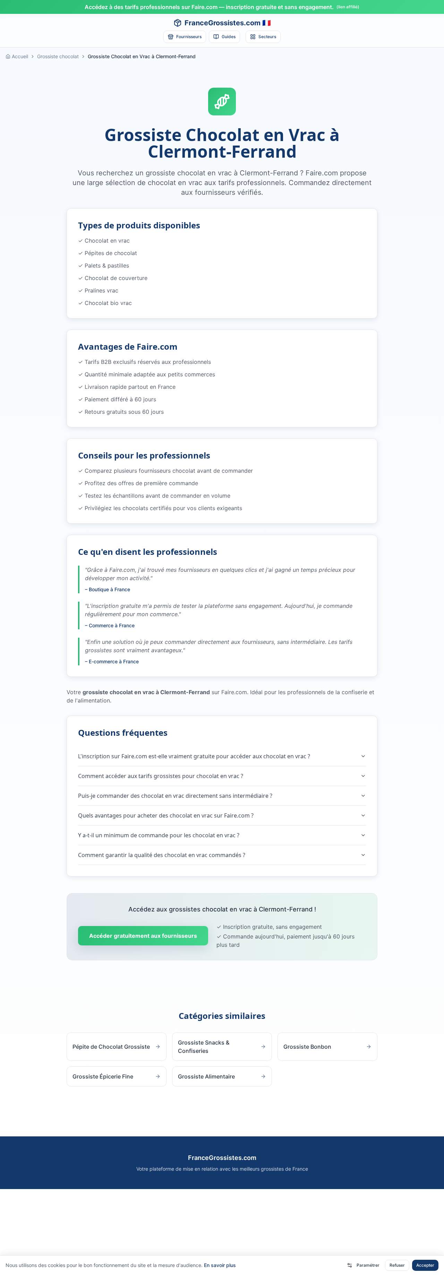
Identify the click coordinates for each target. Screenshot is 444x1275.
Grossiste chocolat (58, 56)
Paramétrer (368, 1265)
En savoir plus (220, 1265)
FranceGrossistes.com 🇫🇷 (228, 23)
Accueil (20, 56)
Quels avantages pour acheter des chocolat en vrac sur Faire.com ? (166, 815)
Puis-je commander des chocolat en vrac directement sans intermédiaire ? (175, 796)
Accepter (425, 1265)
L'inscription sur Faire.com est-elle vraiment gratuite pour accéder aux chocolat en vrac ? (194, 756)
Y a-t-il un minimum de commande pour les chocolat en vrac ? (158, 835)
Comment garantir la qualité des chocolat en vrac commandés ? (161, 855)
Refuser (397, 1265)
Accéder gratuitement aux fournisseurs (143, 935)
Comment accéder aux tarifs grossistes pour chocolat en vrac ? (160, 776)
